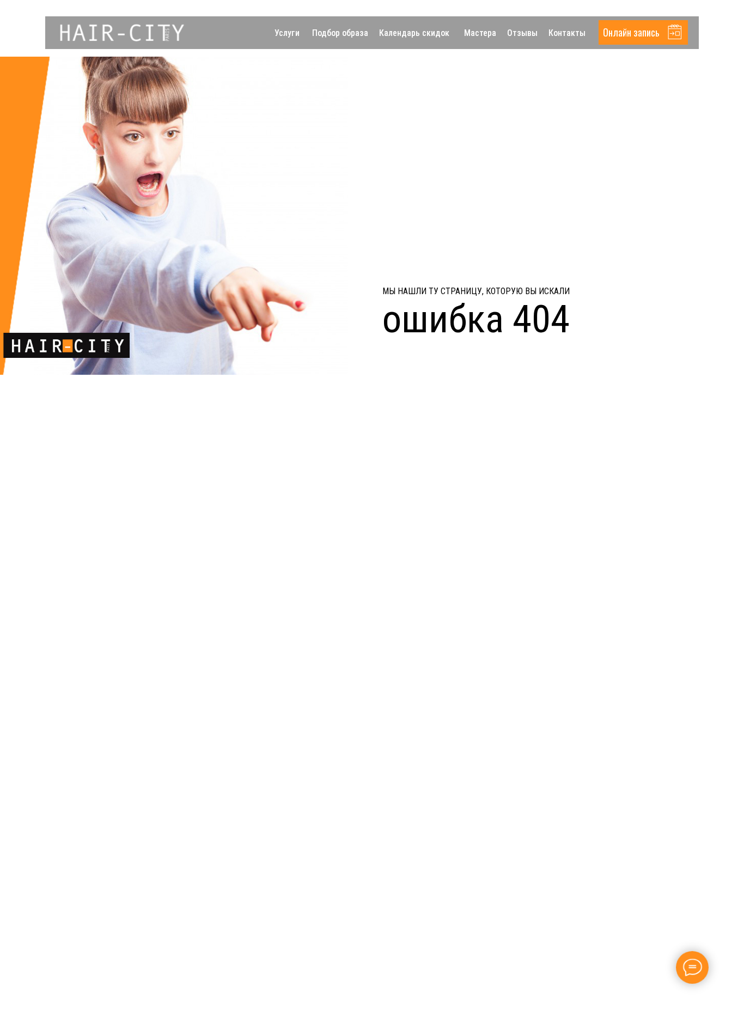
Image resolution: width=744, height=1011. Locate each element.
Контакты (567, 33)
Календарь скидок (414, 33)
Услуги (287, 33)
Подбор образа (340, 33)
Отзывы (522, 33)
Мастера (480, 33)
